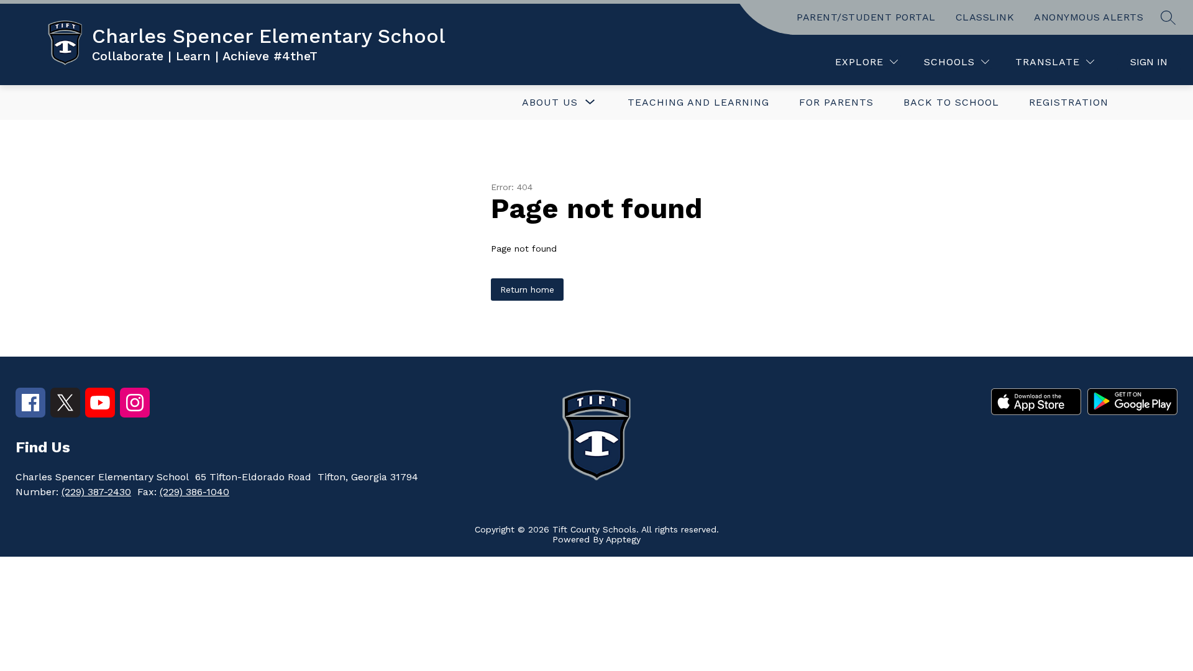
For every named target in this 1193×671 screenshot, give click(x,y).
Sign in (1149, 62)
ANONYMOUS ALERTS (1088, 17)
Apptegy (623, 539)
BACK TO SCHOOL (951, 102)
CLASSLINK (985, 17)
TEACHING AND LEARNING (698, 102)
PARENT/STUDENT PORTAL (866, 17)
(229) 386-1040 (194, 492)
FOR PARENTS (836, 102)
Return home (527, 289)
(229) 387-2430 (96, 492)
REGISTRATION (1068, 102)
